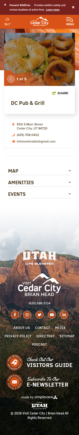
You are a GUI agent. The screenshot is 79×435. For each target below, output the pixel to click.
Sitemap (67, 336)
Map (13, 170)
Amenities (21, 182)
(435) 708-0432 (28, 135)
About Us (21, 327)
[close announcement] (73, 7)
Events (17, 194)
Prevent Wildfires (20, 5)
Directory (45, 336)
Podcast (39, 344)
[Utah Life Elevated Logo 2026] (39, 258)
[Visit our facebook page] (15, 315)
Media (60, 327)
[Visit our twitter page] (39, 315)
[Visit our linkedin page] (64, 315)
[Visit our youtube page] (52, 315)
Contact (42, 327)
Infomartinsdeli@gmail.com (36, 141)
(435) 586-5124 (39, 303)
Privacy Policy (18, 336)
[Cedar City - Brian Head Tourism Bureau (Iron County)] (39, 21)
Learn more (53, 10)
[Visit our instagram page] (27, 315)
